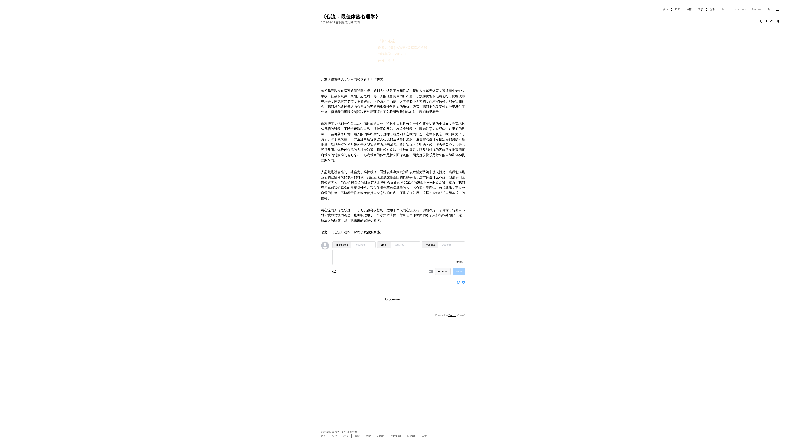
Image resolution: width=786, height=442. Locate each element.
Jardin (724, 9)
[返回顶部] (772, 21)
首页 (665, 9)
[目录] (777, 9)
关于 (770, 9)
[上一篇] (761, 21)
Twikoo (452, 315)
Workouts (740, 9)
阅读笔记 (344, 22)
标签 (689, 9)
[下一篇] (766, 21)
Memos (756, 9)
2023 (357, 22)
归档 (677, 9)
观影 (712, 9)
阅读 (700, 9)
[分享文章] (778, 21)
